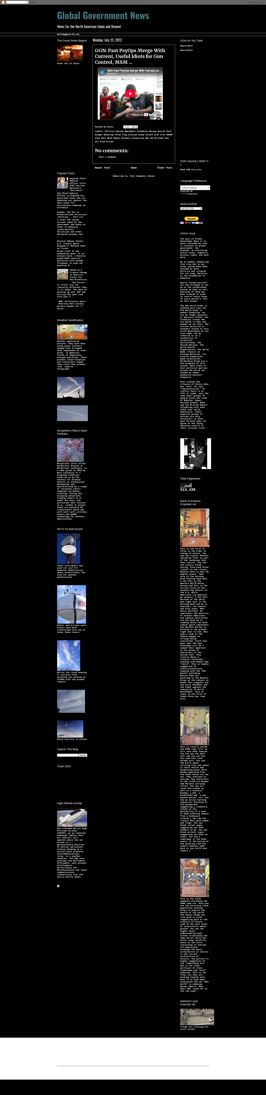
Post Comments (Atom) (142, 176)
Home (134, 167)
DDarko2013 (186, 46)
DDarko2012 (186, 50)
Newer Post (102, 167)
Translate (191, 194)
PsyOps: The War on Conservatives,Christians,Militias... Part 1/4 (72, 214)
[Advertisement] (69, 118)
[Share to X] (130, 126)
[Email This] (124, 126)
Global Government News (103, 15)
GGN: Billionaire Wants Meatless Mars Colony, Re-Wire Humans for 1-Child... (71, 305)
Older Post (165, 167)
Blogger (157, 1073)
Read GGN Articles (190, 170)
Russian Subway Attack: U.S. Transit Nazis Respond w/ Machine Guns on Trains (71, 245)
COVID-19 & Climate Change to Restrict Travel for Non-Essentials (78, 275)
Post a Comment (107, 157)
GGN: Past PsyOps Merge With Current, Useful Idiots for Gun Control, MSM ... (130, 56)
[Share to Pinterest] (136, 126)
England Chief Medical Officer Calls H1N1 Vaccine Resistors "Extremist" (78, 184)
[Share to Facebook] (133, 126)
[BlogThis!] (127, 126)
